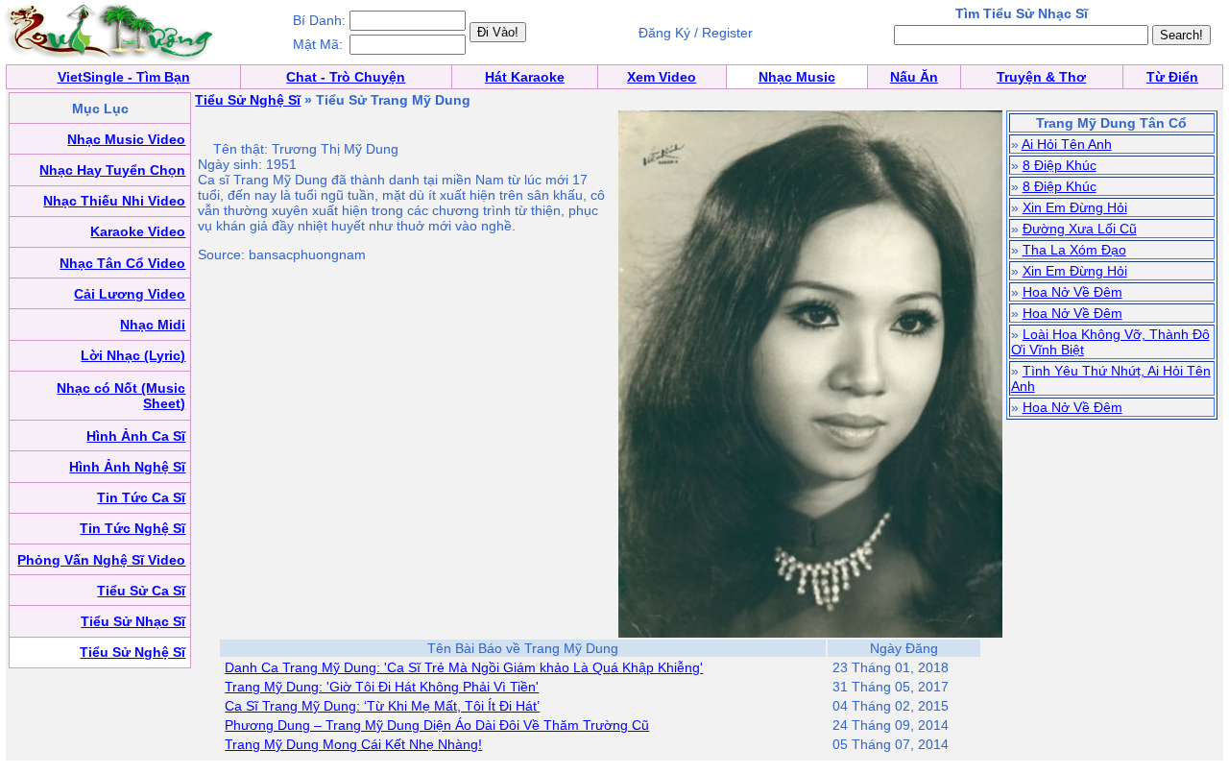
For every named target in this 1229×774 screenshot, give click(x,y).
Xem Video (661, 77)
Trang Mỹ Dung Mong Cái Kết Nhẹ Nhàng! (353, 744)
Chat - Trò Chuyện (345, 77)
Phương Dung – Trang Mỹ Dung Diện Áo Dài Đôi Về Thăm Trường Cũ (437, 725)
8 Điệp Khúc (1059, 165)
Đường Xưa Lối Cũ (1080, 228)
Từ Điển (1172, 77)
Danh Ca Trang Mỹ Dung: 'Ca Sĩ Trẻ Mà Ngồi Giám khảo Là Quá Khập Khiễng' (464, 667)
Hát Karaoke (525, 77)
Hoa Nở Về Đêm (1072, 292)
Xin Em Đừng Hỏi (1075, 207)
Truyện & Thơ (1041, 77)
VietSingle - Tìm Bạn (124, 77)
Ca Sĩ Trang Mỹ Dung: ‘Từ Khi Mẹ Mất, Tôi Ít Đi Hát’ (382, 706)
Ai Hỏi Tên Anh (1067, 144)
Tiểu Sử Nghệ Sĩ (248, 100)
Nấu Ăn (914, 77)
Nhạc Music (797, 77)
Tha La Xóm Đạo (1074, 249)
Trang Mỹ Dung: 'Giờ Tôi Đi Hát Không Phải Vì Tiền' (382, 686)
